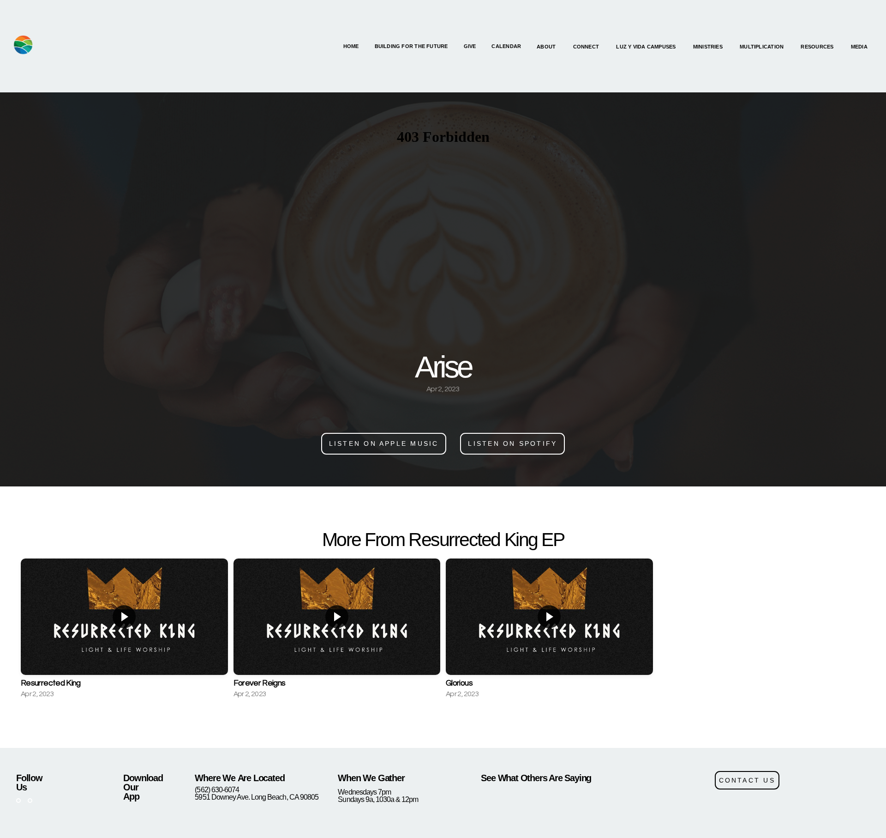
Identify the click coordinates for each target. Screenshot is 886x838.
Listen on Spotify (512, 443)
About (547, 46)
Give (470, 46)
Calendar (506, 46)
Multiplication (762, 46)
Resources (818, 46)
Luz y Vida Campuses (646, 46)
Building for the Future (411, 46)
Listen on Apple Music (384, 443)
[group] (124, 629)
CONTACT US (747, 780)
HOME (351, 46)
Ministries (708, 46)
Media (860, 46)
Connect (587, 46)
